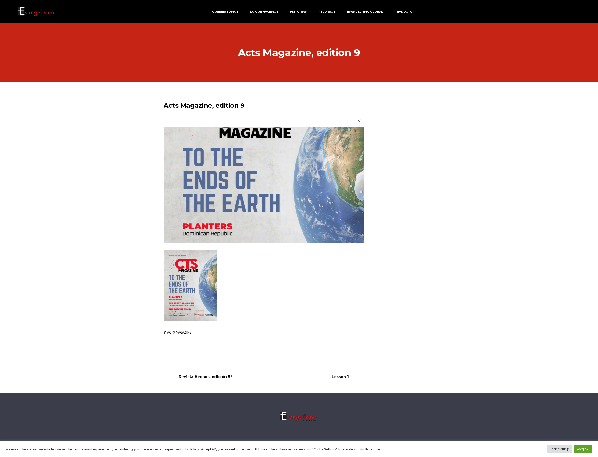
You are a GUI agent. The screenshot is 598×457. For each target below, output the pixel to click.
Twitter (188, 354)
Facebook (170, 354)
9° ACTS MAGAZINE (177, 332)
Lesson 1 (340, 377)
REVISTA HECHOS (222, 120)
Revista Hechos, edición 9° (205, 377)
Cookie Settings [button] (559, 449)
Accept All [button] (583, 449)
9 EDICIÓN (198, 120)
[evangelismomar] (299, 416)
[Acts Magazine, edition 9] (264, 185)
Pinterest (207, 354)
